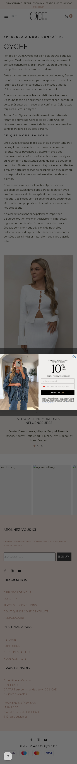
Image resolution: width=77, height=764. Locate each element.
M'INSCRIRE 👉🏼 (57, 393)
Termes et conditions (48, 402)
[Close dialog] (74, 356)
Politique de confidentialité (64, 402)
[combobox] (45, 386)
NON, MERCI (57, 405)
